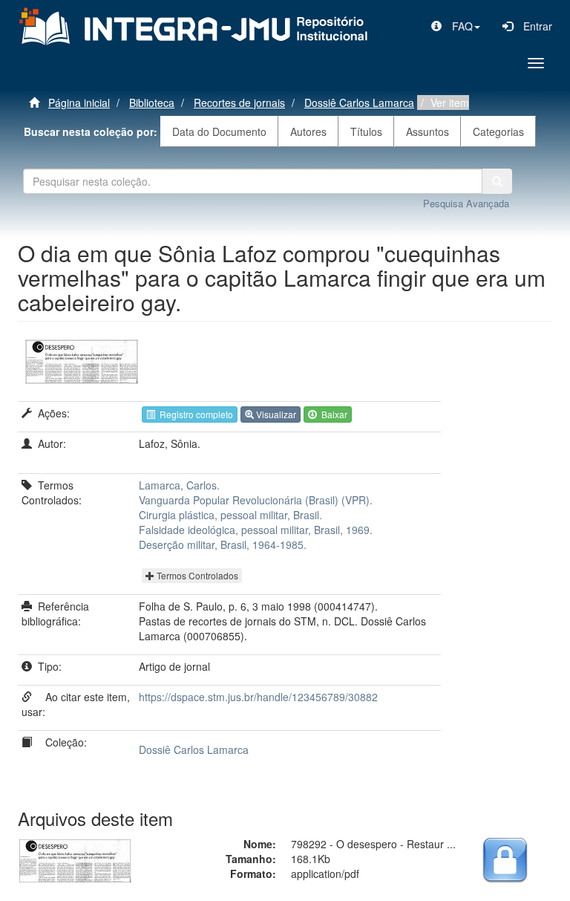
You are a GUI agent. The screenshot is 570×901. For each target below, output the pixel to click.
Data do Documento (219, 131)
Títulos (366, 131)
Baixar (332, 414)
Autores (308, 131)
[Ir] (497, 181)
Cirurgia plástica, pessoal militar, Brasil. (230, 514)
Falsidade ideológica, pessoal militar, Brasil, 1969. (256, 529)
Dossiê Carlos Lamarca (359, 102)
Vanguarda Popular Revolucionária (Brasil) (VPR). (256, 499)
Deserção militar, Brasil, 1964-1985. (223, 544)
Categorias (498, 131)
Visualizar (275, 414)
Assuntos (427, 131)
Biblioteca (151, 102)
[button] (455, 26)
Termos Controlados (196, 575)
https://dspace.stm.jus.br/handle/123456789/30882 (258, 696)
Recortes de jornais (239, 102)
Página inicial (79, 102)
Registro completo (194, 414)
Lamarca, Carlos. (179, 485)
